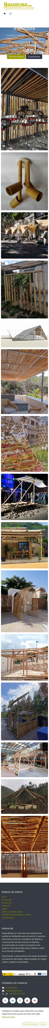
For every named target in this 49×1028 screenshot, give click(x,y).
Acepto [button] (42, 1024)
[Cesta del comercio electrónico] (4, 13)
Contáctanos (34, 56)
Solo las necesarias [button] (30, 1024)
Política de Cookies (8, 1017)
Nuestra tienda (16, 56)
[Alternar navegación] (10, 13)
